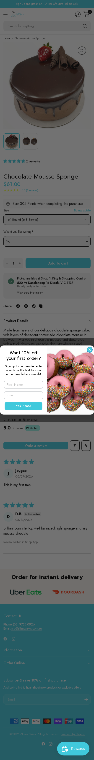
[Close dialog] (89, 349)
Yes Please (23, 406)
